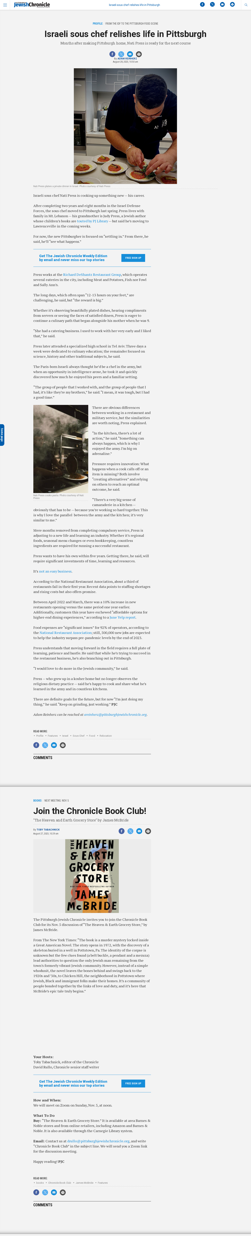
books (40, 1182)
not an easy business (55, 571)
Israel (65, 735)
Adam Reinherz (127, 58)
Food (92, 735)
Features (53, 735)
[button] (246, 5)
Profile (39, 735)
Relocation (106, 735)
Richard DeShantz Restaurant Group (92, 274)
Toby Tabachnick (48, 829)
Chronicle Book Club (59, 1182)
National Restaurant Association (66, 632)
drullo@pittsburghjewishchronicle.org (98, 1141)
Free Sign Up (133, 258)
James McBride (84, 1182)
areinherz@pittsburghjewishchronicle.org (115, 714)
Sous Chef (79, 735)
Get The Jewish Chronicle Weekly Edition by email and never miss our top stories (73, 258)
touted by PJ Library (92, 221)
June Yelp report (123, 617)
